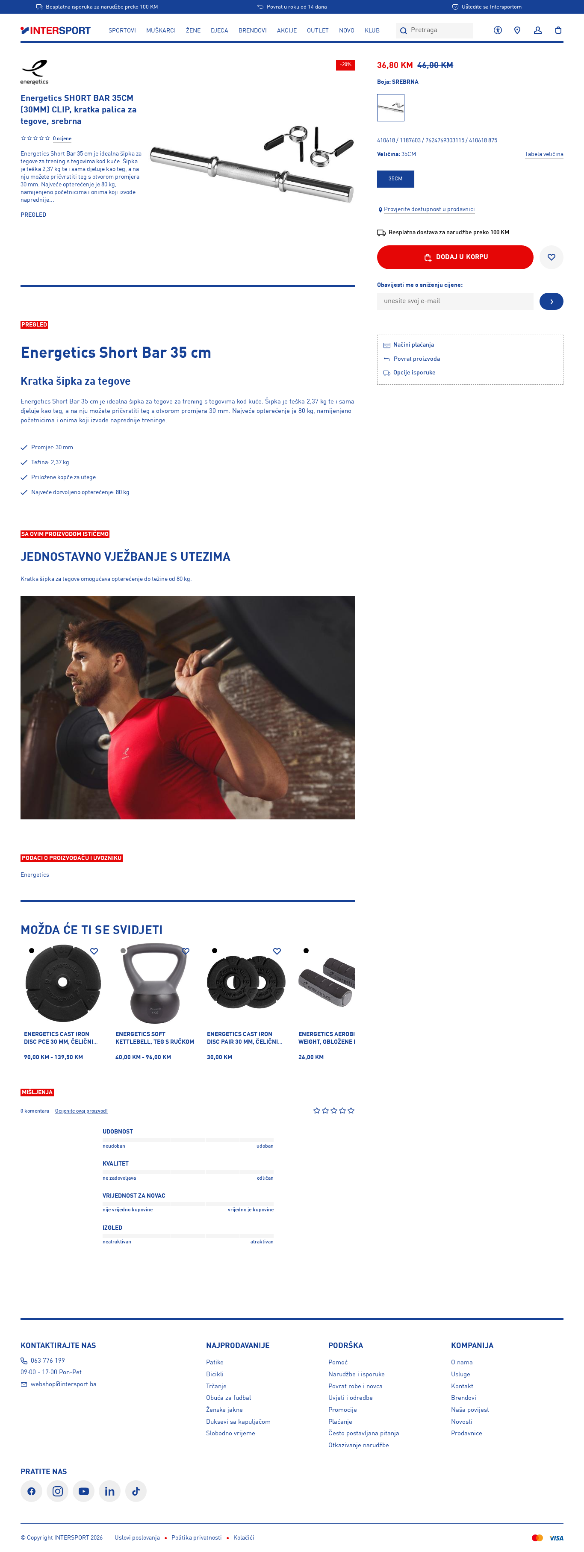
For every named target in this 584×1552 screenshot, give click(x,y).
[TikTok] (136, 1491)
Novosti (461, 1422)
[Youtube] (83, 1491)
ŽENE (193, 31)
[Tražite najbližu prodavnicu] (517, 31)
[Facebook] (31, 1491)
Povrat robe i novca (355, 1386)
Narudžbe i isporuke (356, 1374)
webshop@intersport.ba (64, 1384)
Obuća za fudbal (228, 1398)
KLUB (372, 31)
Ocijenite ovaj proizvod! (81, 1111)
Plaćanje (340, 1422)
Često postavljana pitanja (363, 1433)
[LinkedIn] (110, 1491)
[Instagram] (57, 1491)
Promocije (342, 1410)
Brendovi (253, 31)
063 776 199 (48, 1361)
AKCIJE (287, 31)
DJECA (219, 31)
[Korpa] (555, 31)
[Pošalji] (551, 301)
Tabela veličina (544, 154)
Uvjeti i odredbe (350, 1398)
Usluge (460, 1374)
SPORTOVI (122, 31)
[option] (395, 179)
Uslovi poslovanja (137, 1538)
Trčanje (216, 1386)
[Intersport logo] (56, 31)
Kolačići (243, 1538)
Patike (215, 1362)
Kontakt (462, 1386)
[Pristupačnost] (498, 31)
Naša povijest (470, 1410)
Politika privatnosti (196, 1538)
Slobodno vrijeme (230, 1433)
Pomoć (338, 1362)
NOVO (346, 31)
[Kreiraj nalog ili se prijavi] (538, 31)
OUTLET (318, 31)
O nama (462, 1362)
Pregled (33, 215)
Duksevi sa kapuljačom (238, 1422)
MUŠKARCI (161, 31)
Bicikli (215, 1374)
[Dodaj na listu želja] (551, 257)
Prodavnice (466, 1433)
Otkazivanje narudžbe (358, 1445)
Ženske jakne (224, 1410)
